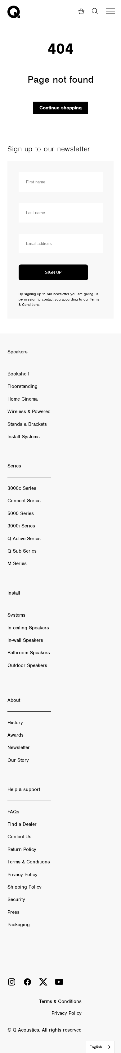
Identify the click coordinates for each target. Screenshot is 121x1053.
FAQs (13, 812)
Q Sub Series (22, 551)
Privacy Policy (22, 874)
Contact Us (19, 837)
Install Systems (23, 437)
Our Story (18, 760)
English (95, 1047)
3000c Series (21, 488)
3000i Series (21, 526)
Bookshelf (18, 374)
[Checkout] (81, 11)
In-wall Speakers (25, 640)
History (15, 723)
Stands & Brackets (27, 424)
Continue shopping (60, 108)
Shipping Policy (24, 887)
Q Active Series (24, 539)
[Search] (95, 11)
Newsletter (18, 747)
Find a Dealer (22, 824)
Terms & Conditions (28, 862)
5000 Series (20, 513)
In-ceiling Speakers (28, 628)
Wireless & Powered (29, 411)
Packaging (18, 925)
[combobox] (100, 1047)
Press (13, 912)
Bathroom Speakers (28, 653)
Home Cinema (22, 399)
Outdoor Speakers (27, 665)
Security (16, 899)
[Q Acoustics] (14, 12)
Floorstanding (22, 386)
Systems (16, 615)
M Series (17, 563)
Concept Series (24, 501)
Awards (15, 735)
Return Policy (21, 849)
